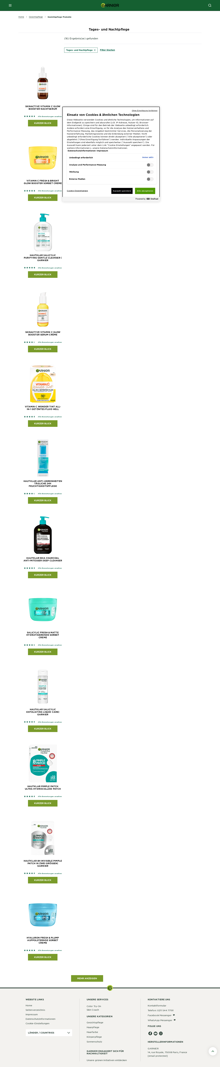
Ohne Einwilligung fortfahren (144, 110)
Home (29, 1005)
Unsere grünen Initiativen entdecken (107, 1060)
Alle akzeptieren (145, 191)
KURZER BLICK (42, 123)
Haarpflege (93, 1027)
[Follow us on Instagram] (160, 1033)
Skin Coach (93, 1009)
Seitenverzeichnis (35, 1010)
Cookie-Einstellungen (37, 1023)
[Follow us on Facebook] (150, 1033)
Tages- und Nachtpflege (79, 50)
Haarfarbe (92, 1032)
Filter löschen (107, 50)
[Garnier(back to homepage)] (110, 5)
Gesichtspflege (95, 1022)
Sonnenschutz (94, 1041)
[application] (49, 1032)
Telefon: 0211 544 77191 (161, 1010)
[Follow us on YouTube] (155, 1033)
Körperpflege (94, 1036)
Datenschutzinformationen (40, 1018)
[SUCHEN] (210, 5)
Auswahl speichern (122, 191)
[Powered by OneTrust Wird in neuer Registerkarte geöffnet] (146, 200)
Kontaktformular (157, 1005)
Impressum (32, 1014)
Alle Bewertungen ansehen (50, 116)
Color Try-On (94, 1006)
